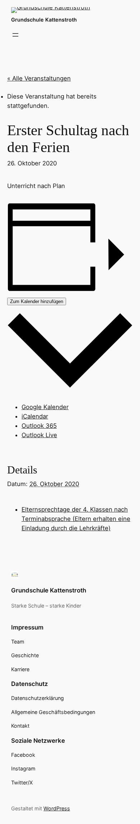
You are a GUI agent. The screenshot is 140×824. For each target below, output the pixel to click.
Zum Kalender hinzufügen (36, 301)
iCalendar (35, 416)
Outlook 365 (39, 425)
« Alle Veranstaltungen (39, 78)
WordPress (56, 808)
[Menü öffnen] (15, 35)
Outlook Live (39, 435)
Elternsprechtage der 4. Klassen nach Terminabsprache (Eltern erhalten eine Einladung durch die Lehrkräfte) (76, 519)
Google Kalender (45, 407)
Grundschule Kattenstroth (44, 20)
